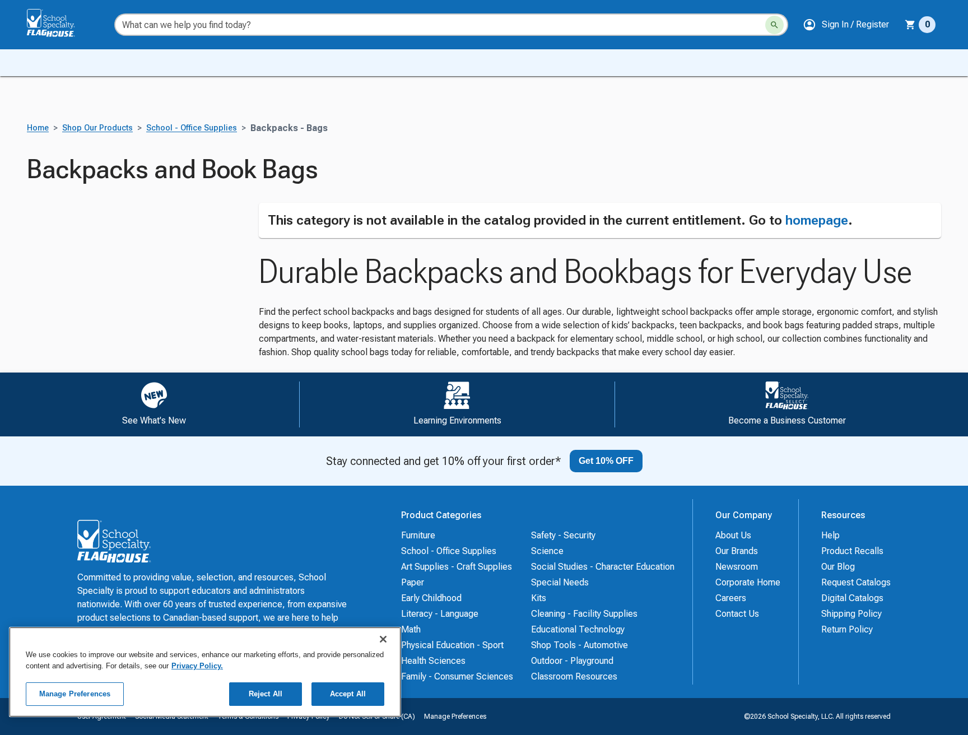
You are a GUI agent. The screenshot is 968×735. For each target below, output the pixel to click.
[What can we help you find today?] (774, 25)
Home (38, 128)
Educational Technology (578, 629)
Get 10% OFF (606, 461)
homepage (816, 220)
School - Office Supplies (191, 128)
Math (411, 629)
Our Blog (838, 566)
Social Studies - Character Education (602, 566)
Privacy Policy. (197, 666)
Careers (730, 598)
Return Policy (847, 629)
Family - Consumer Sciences (457, 676)
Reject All (265, 694)
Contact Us (737, 613)
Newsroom (736, 566)
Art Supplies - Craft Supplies (456, 566)
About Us (733, 535)
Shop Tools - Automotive (579, 645)
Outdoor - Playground (572, 660)
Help (830, 535)
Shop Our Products (97, 128)
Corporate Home (747, 582)
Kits (538, 598)
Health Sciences (433, 660)
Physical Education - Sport (452, 645)
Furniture (418, 535)
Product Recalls (852, 551)
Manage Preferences (455, 716)
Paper (412, 582)
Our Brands (736, 551)
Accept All (348, 694)
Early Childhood (431, 598)
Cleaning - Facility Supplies (584, 613)
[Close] (383, 639)
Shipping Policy (851, 613)
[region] (205, 672)
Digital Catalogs (852, 598)
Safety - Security (563, 535)
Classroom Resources (574, 676)
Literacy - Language (439, 613)
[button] (846, 24)
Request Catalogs (856, 582)
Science (547, 551)
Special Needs (560, 582)
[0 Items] (910, 24)
